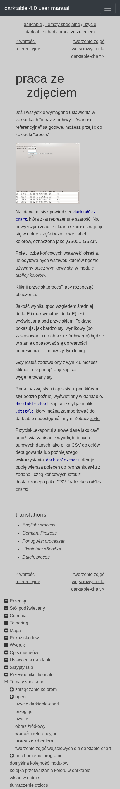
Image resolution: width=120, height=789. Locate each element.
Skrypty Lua (21, 667)
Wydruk (17, 645)
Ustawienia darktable (31, 659)
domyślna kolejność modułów (39, 763)
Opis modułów (24, 652)
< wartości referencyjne (28, 45)
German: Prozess (39, 533)
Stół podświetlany (27, 608)
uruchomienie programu (39, 755)
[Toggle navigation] (108, 8)
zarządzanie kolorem (36, 689)
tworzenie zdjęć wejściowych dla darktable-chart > (87, 49)
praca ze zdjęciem (34, 740)
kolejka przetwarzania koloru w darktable (50, 770)
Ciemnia (18, 615)
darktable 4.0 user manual (36, 8)
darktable (33, 24)
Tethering (19, 623)
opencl (22, 696)
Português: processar (43, 541)
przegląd (24, 711)
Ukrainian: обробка (41, 549)
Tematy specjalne (62, 24)
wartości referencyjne (36, 733)
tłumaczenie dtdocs (29, 785)
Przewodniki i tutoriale (32, 674)
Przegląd (19, 601)
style (95, 418)
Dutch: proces (36, 557)
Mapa (15, 630)
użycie (21, 718)
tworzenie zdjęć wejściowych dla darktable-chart (63, 748)
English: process (38, 525)
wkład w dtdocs (25, 777)
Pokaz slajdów (24, 637)
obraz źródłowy (30, 726)
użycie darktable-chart (37, 704)
